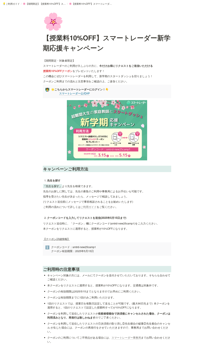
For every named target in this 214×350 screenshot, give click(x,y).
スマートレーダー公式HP (74, 93)
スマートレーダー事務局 (126, 337)
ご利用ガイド (89, 207)
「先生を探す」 (52, 186)
